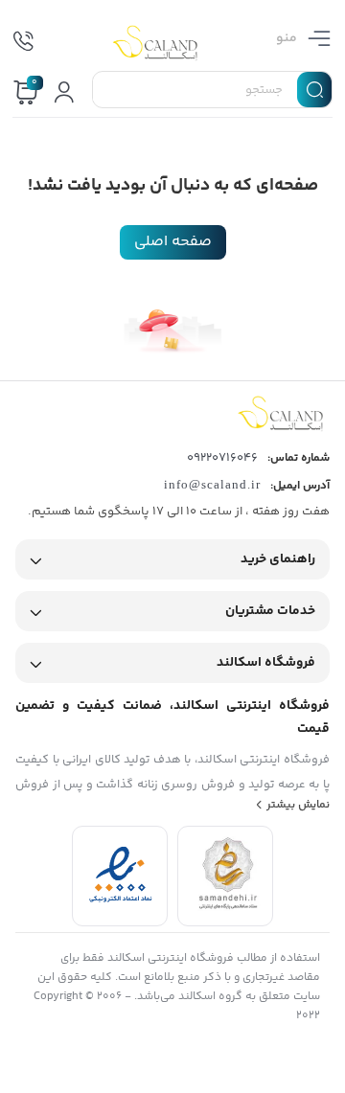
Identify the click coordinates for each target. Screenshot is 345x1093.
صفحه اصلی (173, 242)
